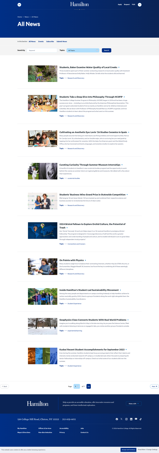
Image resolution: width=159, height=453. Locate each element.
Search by (21, 50)
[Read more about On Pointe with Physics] (42, 266)
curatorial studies (74, 178)
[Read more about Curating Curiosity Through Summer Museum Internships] (42, 171)
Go (89, 386)
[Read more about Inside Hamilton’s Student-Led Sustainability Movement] (42, 296)
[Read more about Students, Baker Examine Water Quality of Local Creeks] (42, 73)
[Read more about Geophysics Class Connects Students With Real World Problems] (42, 326)
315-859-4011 (69, 419)
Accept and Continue (128, 449)
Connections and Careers (76, 244)
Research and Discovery (76, 78)
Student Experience (74, 303)
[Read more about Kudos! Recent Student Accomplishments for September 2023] (42, 356)
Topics (62, 50)
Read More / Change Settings (147, 449)
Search (106, 50)
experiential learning (75, 331)
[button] (19, 4)
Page (70, 386)
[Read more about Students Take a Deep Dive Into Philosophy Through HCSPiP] (42, 103)
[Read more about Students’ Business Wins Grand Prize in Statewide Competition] (42, 201)
